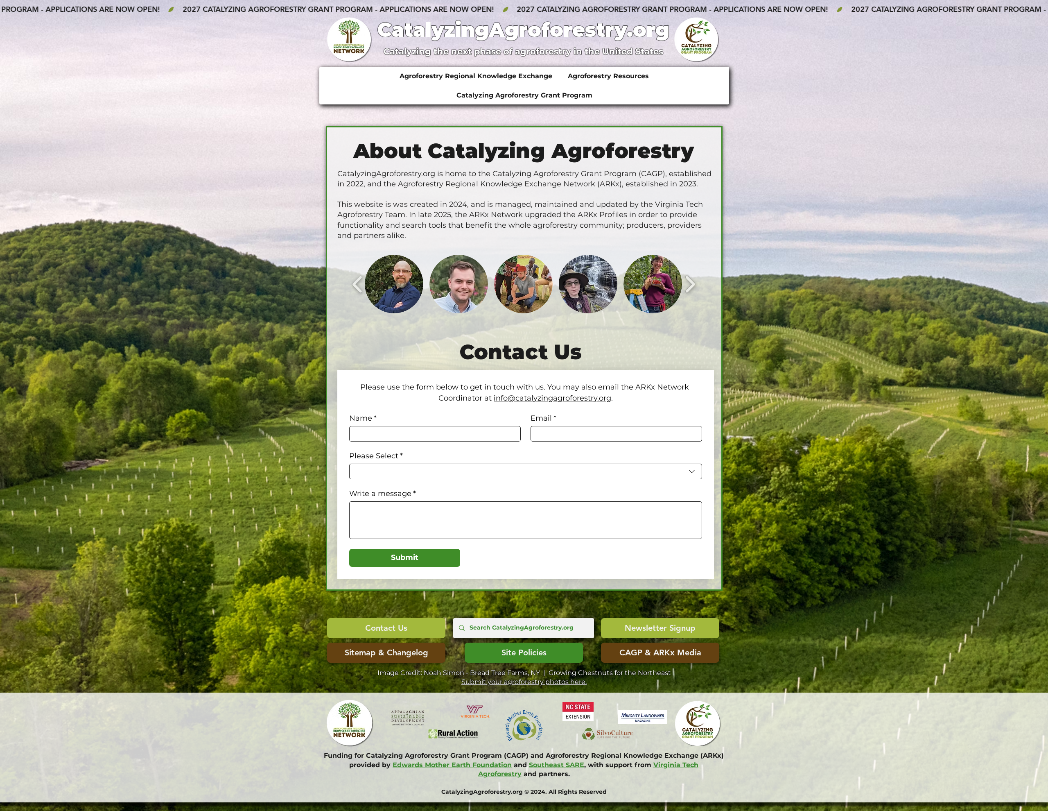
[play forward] (690, 284)
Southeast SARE (556, 765)
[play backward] (357, 284)
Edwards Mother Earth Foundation (452, 765)
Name (363, 418)
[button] (394, 284)
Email (543, 418)
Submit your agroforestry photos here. (524, 682)
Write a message (382, 493)
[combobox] (525, 471)
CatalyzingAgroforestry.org (523, 30)
